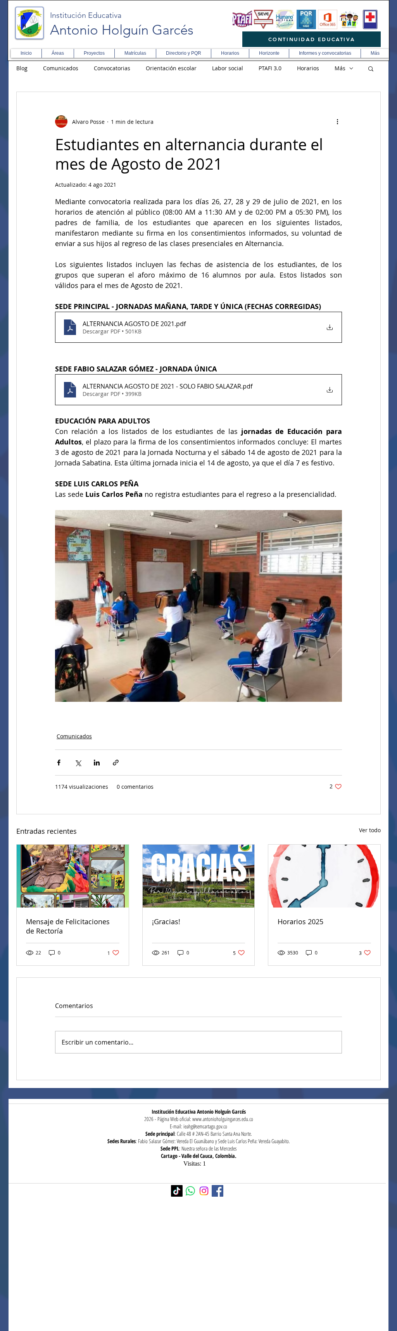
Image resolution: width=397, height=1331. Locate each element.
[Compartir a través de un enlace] (115, 762)
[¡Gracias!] (199, 876)
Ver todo (370, 830)
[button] (57, 53)
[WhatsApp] (190, 1191)
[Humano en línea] (285, 19)
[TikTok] (177, 1191)
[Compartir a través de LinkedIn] (96, 762)
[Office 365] (327, 19)
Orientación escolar (171, 68)
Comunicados (60, 68)
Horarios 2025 (300, 921)
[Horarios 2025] (324, 876)
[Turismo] (349, 19)
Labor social (227, 68)
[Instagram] (204, 1191)
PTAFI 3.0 (270, 68)
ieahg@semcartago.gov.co (205, 1126)
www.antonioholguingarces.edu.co (222, 1119)
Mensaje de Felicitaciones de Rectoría (68, 926)
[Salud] (370, 19)
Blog (22, 68)
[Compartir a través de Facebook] (58, 762)
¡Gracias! (166, 921)
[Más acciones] (337, 121)
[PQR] (306, 19)
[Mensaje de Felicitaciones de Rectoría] (73, 876)
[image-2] (242, 19)
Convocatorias (112, 68)
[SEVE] (263, 19)
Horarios (308, 68)
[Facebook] (217, 1191)
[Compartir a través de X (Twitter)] (77, 762)
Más (340, 68)
